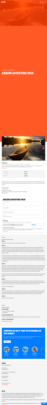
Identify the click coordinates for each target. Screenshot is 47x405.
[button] (23, 203)
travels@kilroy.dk (7, 383)
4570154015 (5, 384)
